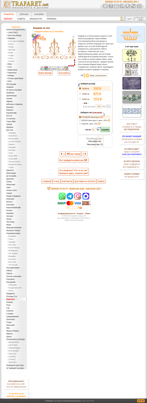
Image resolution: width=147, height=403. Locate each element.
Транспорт (10, 319)
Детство (9, 130)
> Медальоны (11, 69)
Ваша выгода (45, 72)
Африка (9, 101)
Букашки (9, 107)
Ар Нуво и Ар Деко (14, 89)
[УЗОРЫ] (12, 356)
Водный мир (11, 112)
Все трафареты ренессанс (71, 160)
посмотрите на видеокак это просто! (132, 139)
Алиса (10, 153)
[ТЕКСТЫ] (12, 353)
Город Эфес (11, 121)
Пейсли (9, 273)
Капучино (10, 198)
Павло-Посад (13, 247)
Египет (9, 181)
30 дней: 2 (140, 17)
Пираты (11, 144)
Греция (9, 124)
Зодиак (9, 193)
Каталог (8, 19)
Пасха (10, 290)
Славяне (9, 313)
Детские (11, 49)
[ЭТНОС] (12, 359)
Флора (11, 46)
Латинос (9, 216)
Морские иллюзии (13, 227)
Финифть (12, 256)
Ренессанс (10, 299)
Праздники (10, 282)
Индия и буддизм (13, 196)
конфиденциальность (66, 213)
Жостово (12, 244)
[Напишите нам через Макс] (85, 199)
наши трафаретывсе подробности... (132, 164)
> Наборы (10, 75)
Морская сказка (15, 164)
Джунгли (9, 170)
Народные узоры (13, 233)
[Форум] (133, 7)
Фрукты (9, 333)
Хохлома (12, 259)
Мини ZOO (12, 155)
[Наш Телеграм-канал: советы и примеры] (69, 199)
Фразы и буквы (12, 330)
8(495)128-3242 (76, 188)
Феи (8, 328)
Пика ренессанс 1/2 (95, 144)
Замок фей (12, 158)
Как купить (64, 72)
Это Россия (12, 264)
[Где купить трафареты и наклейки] (116, 7)
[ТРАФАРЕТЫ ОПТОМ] (15, 339)
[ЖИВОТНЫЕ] (14, 348)
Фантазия (10, 325)
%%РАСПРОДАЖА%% (15, 29)
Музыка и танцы (13, 230)
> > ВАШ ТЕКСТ (12, 32)
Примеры (51, 19)
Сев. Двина (13, 253)
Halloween (12, 285)
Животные (10, 184)
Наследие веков (12, 267)
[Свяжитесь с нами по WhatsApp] (62, 199)
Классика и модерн (16, 41)
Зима (8, 187)
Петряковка (13, 250)
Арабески (10, 92)
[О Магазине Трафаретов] (111, 7)
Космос (9, 210)
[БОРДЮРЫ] (13, 342)
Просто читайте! (132, 152)
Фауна (11, 44)
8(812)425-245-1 (93, 188)
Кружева (9, 213)
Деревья (9, 127)
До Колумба (11, 176)
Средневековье (12, 316)
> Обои (9, 64)
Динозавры (11, 173)
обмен (87, 213)
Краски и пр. (36, 19)
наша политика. (88, 400)
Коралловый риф (13, 207)
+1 (83, 153)
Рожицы (9, 302)
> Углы (9, 67)
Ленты (8, 219)
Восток (9, 115)
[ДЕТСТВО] (12, 345)
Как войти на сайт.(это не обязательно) (16, 384)
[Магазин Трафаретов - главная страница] (26, 8)
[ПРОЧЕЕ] (12, 362)
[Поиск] (127, 7)
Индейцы (12, 133)
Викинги (9, 110)
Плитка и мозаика (13, 276)
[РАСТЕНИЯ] (13, 351)
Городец (11, 242)
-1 (63, 153)
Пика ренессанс (94, 141)
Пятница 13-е (11, 296)
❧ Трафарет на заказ (15, 368)
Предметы (10, 293)
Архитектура (11, 95)
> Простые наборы (13, 35)
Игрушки (12, 147)
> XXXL (9, 81)
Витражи (24, 14)
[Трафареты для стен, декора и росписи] (105, 7)
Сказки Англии (14, 141)
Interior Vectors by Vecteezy (74, 220)
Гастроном (10, 118)
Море (10, 52)
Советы (21, 19)
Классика (10, 204)
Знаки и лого (11, 190)
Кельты (9, 201)
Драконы (10, 178)
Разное (11, 61)
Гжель (10, 239)
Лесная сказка (14, 161)
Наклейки (39, 14)
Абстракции (11, 84)
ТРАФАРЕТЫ (9, 14)
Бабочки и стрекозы (14, 104)
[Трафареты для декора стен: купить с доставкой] (122, 7)
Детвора (11, 150)
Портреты (10, 279)
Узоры (11, 55)
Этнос (10, 58)
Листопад (10, 221)
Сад (7, 307)
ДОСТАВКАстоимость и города (131, 126)
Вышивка (12, 236)
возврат (80, 213)
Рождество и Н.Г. (15, 287)
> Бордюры (10, 38)
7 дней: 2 (140, 19)
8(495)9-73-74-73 (59, 188)
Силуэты (9, 310)
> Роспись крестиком (14, 78)
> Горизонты (11, 72)
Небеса (9, 270)
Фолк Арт (12, 262)
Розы (8, 305)
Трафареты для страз (15, 365)
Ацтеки (9, 98)
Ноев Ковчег (13, 138)
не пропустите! (131, 175)
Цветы (9, 336)
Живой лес (12, 135)
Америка (9, 87)
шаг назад (75, 153)
